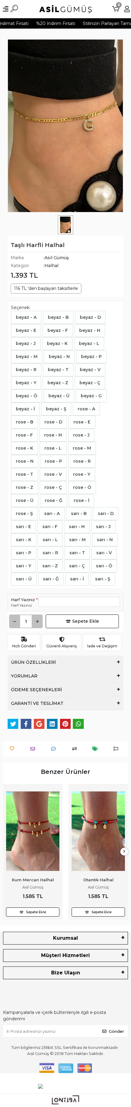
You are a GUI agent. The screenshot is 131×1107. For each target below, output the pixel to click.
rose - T (24, 474)
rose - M (82, 448)
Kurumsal (65, 938)
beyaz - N (59, 356)
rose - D (53, 422)
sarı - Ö (104, 566)
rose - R (82, 461)
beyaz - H (89, 330)
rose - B (24, 422)
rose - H (53, 435)
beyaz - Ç (90, 382)
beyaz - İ (25, 409)
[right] (124, 851)
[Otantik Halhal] (98, 831)
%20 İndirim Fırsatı (51, 23)
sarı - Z (50, 566)
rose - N (25, 461)
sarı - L (50, 539)
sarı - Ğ (51, 579)
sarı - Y (23, 566)
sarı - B (79, 513)
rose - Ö (82, 487)
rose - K (24, 448)
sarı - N (105, 539)
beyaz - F (58, 330)
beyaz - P (91, 356)
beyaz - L (89, 343)
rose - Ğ (53, 500)
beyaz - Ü (58, 396)
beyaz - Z (58, 382)
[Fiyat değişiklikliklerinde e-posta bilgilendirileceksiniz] (97, 749)
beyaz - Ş (56, 409)
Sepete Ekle (85, 621)
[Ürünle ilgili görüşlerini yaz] (55, 749)
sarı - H (77, 526)
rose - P (53, 461)
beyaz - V (90, 369)
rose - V (53, 474)
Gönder (116, 1031)
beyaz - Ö (26, 396)
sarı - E (23, 526)
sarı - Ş (102, 579)
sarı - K (23, 539)
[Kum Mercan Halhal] (32, 831)
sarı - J (103, 526)
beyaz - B (58, 317)
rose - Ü (25, 500)
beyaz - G (91, 396)
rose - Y (81, 474)
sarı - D (106, 513)
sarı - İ (77, 579)
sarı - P (23, 552)
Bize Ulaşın (65, 973)
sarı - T (77, 552)
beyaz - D (90, 317)
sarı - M (77, 539)
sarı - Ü (24, 579)
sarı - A (52, 513)
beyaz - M (26, 356)
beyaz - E (26, 330)
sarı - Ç (77, 566)
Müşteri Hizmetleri (65, 955)
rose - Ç (53, 487)
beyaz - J (26, 343)
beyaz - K (57, 343)
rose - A (86, 409)
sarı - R (50, 552)
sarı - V (104, 552)
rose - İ (81, 500)
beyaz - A (26, 317)
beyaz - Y (26, 382)
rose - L (53, 448)
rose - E (81, 422)
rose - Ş (24, 513)
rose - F (24, 435)
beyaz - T (58, 369)
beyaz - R (26, 369)
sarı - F (50, 526)
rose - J (81, 435)
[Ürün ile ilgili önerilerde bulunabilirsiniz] (117, 749)
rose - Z (24, 487)
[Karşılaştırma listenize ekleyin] (76, 749)
